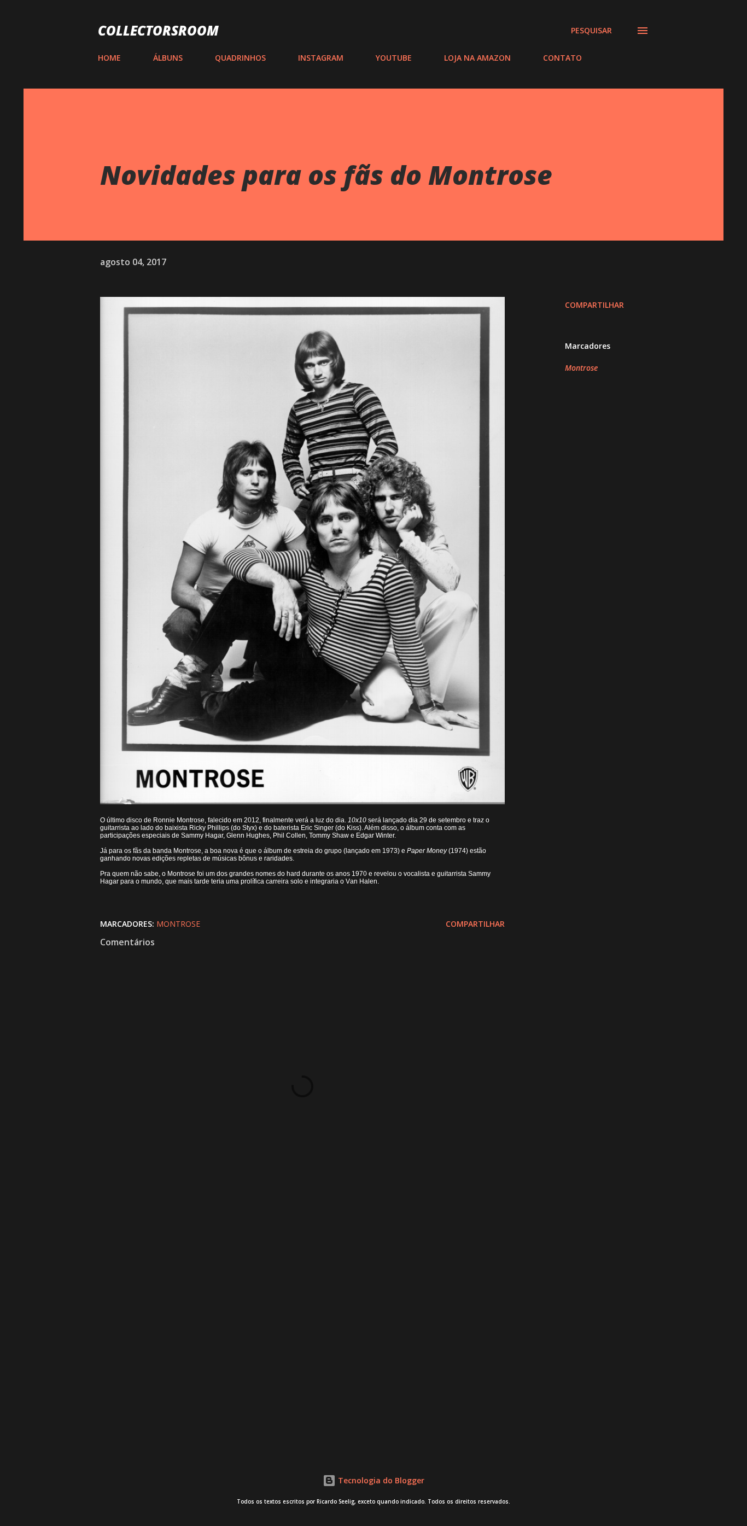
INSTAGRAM (320, 57)
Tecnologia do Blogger (380, 1480)
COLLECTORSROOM (158, 30)
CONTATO (562, 57)
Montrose (581, 368)
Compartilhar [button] (594, 305)
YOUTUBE (394, 57)
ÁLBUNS (168, 57)
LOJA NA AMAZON (477, 57)
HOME (109, 57)
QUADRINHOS (240, 57)
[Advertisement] (285, 1308)
